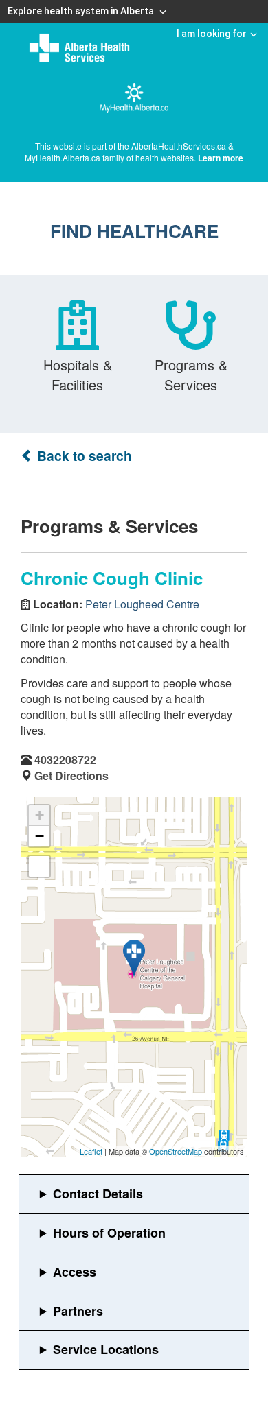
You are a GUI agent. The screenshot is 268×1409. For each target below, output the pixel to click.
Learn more (220, 158)
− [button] (39, 835)
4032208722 (65, 760)
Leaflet (91, 1151)
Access (74, 1272)
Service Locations (106, 1349)
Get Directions (71, 775)
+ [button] (39, 815)
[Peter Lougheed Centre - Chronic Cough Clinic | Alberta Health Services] (134, 958)
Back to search (83, 456)
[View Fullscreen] (39, 866)
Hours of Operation (109, 1233)
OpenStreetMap (175, 1151)
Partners (78, 1311)
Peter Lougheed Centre (142, 604)
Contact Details (98, 1194)
